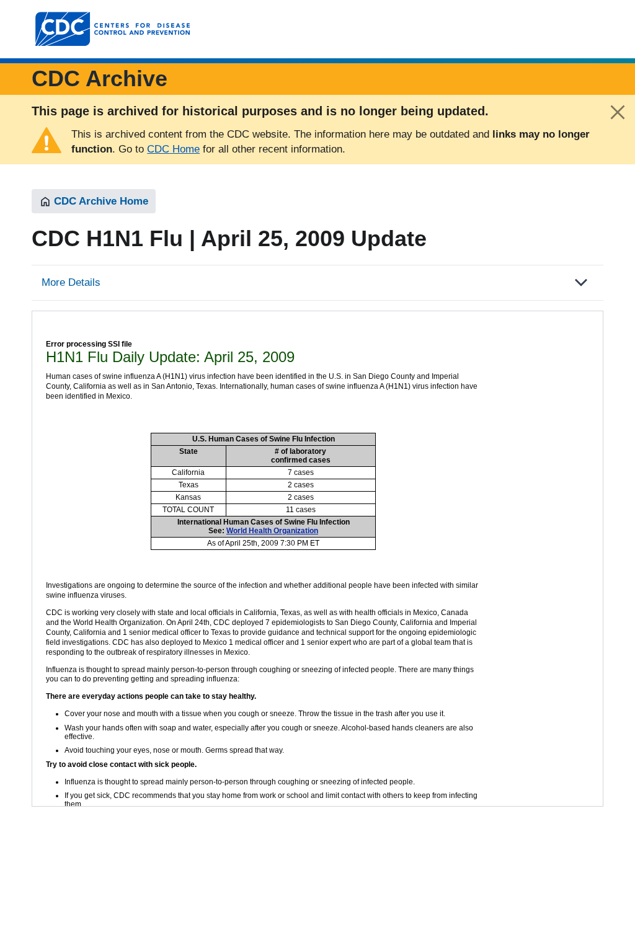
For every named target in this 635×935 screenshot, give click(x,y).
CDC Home (173, 149)
